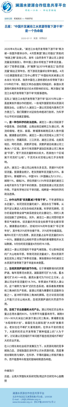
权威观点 (18, 19)
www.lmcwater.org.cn (22, 402)
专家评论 (29, 19)
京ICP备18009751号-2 (44, 402)
